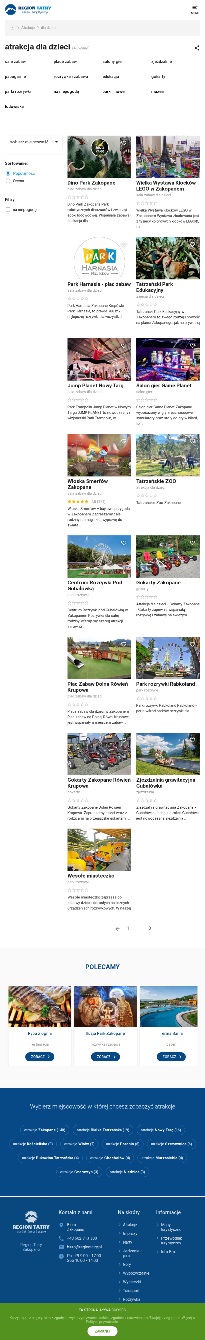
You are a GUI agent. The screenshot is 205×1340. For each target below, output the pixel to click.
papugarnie (15, 76)
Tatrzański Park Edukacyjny (154, 287)
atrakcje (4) (50, 1158)
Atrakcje (28, 27)
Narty (127, 1242)
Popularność (24, 173)
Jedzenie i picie (132, 1253)
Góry (127, 1264)
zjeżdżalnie (161, 61)
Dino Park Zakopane (92, 183)
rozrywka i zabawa (71, 76)
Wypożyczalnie (136, 1273)
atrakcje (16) (161, 1130)
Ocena (18, 181)
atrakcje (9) (33, 1144)
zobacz (38, 1057)
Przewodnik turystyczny (171, 1240)
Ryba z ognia (40, 1033)
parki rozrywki (18, 91)
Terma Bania (171, 1033)
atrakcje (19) (103, 1130)
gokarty (158, 76)
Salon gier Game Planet (164, 386)
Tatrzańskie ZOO (156, 481)
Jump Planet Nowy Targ (96, 386)
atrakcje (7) (79, 1144)
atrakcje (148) (44, 1130)
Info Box (168, 1251)
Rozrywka (131, 1299)
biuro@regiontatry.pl (84, 1247)
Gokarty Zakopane (158, 583)
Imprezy (130, 1233)
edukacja (110, 76)
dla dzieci (48, 27)
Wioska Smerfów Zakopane (88, 484)
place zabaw (65, 61)
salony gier (112, 61)
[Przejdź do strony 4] (117, 928)
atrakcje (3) (79, 1172)
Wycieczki (132, 1282)
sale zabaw (15, 61)
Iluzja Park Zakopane (105, 1033)
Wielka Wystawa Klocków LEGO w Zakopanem (166, 186)
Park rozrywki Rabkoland (165, 684)
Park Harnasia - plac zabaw (99, 284)
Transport (131, 1290)
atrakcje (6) (123, 1144)
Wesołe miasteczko (91, 876)
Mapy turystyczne (171, 1227)
